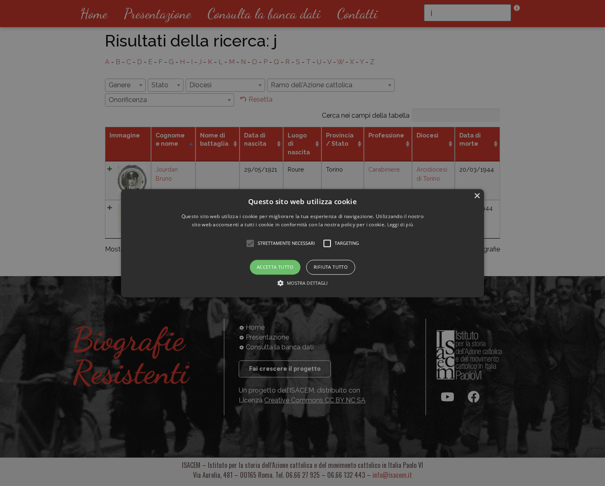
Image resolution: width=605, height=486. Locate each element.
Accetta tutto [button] (275, 267)
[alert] (302, 243)
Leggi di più (400, 224)
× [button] (477, 196)
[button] (302, 243)
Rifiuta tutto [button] (331, 267)
